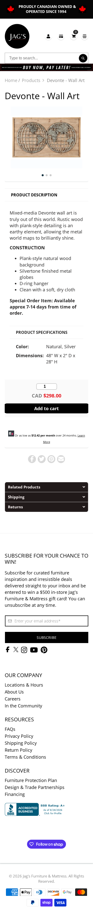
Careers (13, 699)
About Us (14, 692)
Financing (15, 794)
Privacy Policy (19, 736)
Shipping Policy (21, 743)
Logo (17, 36)
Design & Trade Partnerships (34, 787)
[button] (47, 487)
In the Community (23, 705)
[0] (73, 36)
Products (31, 80)
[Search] (83, 58)
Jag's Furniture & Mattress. (45, 875)
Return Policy (18, 750)
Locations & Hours (24, 685)
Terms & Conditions (25, 757)
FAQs (10, 729)
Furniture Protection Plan (31, 780)
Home (11, 80)
